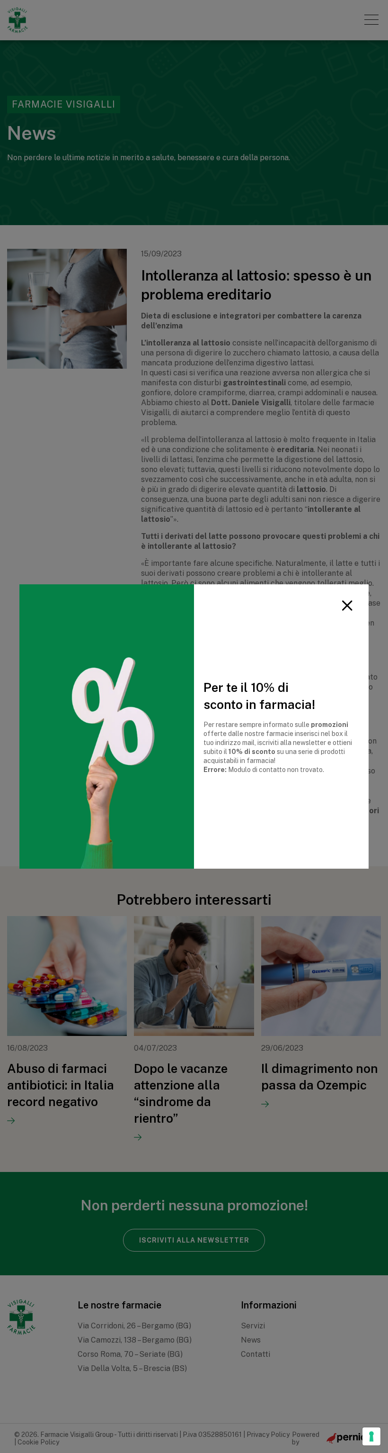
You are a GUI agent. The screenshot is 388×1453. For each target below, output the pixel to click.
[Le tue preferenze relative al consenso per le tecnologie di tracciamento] (371, 1436)
